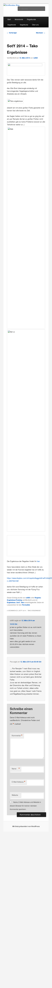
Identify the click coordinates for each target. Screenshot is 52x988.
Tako (22, 602)
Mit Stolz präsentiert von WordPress (26, 826)
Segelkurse (24, 24)
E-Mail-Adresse (18, 782)
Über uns (35, 24)
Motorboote (19, 19)
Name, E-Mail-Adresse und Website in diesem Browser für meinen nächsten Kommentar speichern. (25, 805)
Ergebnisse (11, 602)
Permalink (26, 605)
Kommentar (17, 735)
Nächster (40, 33)
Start (9, 19)
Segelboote (11, 24)
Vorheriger (12, 33)
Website (15, 795)
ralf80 (35, 58)
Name (16, 769)
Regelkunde (31, 19)
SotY (18, 602)
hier (38, 561)
